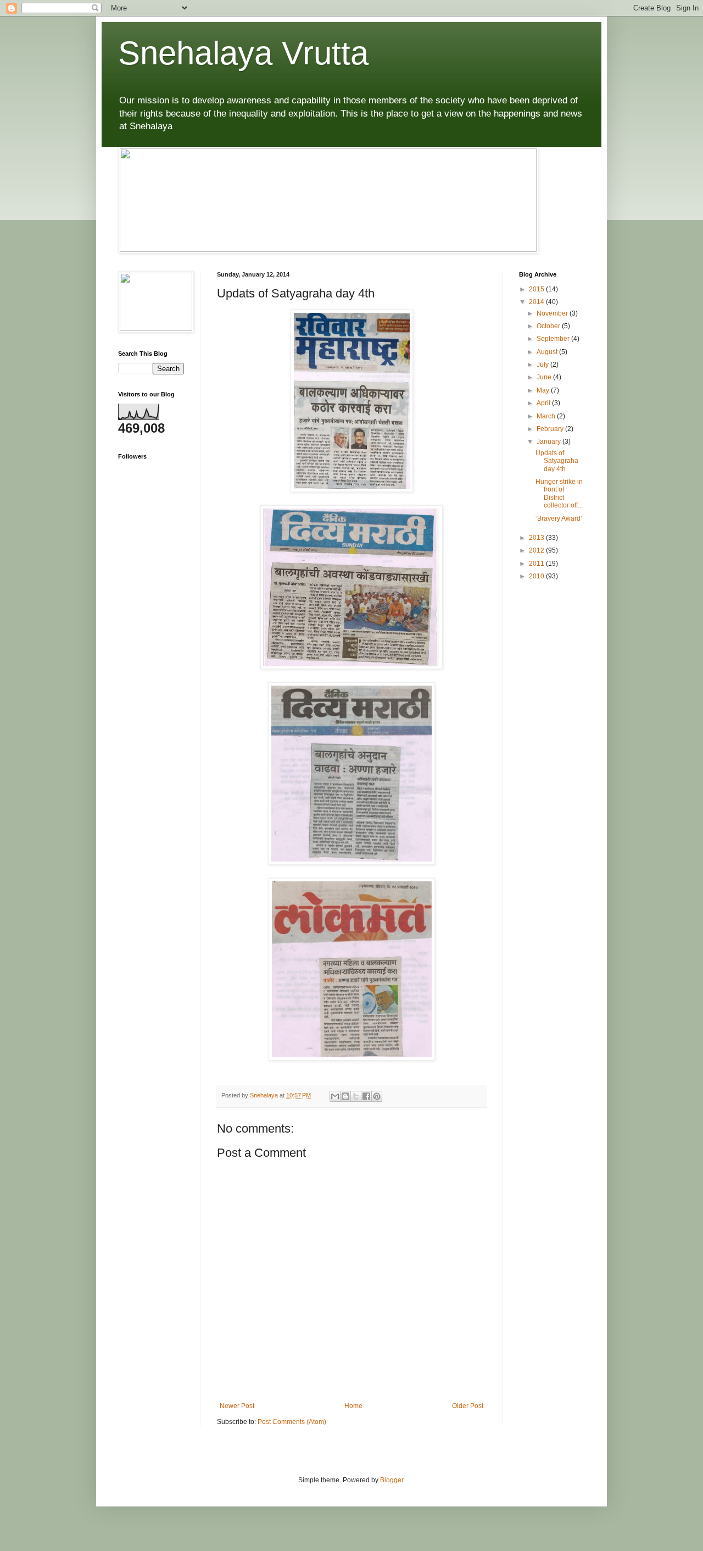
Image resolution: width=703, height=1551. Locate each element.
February (551, 429)
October (549, 326)
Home (353, 1406)
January (549, 441)
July (543, 364)
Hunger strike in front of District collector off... (559, 493)
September (554, 339)
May (544, 390)
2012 (537, 550)
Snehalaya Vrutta (243, 53)
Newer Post (237, 1406)
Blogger (391, 1480)
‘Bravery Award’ (558, 518)
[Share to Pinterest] (376, 1096)
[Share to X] (355, 1096)
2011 (537, 563)
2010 (537, 576)
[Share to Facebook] (366, 1096)
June (545, 377)
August (548, 352)
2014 (537, 302)
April (544, 403)
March (547, 416)
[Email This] (335, 1096)
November (553, 313)
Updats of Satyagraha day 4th (556, 461)
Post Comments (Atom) (292, 1422)
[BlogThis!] (345, 1096)
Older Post (467, 1406)
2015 (537, 289)
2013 (537, 538)
